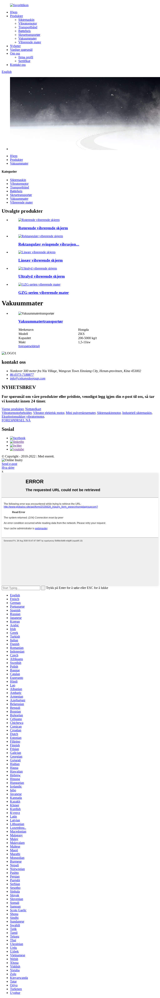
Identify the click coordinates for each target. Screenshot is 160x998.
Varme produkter (13, 409)
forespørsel (25, 346)
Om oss (15, 53)
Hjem (13, 12)
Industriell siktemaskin (137, 413)
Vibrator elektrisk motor (48, 413)
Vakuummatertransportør (40, 321)
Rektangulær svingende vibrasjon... (48, 244)
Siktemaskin (26, 19)
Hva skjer (8, 467)
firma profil (25, 57)
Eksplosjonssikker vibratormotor (23, 416)
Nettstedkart (33, 409)
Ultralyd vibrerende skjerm (41, 276)
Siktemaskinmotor (109, 413)
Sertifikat (24, 61)
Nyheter (15, 46)
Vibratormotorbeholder (16, 413)
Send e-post (9, 464)
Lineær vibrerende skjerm (40, 260)
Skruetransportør (29, 34)
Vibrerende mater (29, 42)
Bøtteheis (24, 31)
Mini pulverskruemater (80, 413)
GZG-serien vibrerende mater (43, 292)
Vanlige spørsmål (21, 49)
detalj (36, 346)
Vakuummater (27, 38)
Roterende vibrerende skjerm (43, 228)
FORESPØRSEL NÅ (16, 420)
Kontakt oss (18, 64)
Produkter (16, 16)
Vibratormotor (27, 23)
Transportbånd (27, 27)
